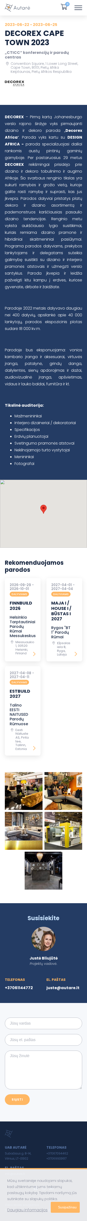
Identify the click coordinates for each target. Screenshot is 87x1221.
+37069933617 (56, 1158)
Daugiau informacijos (27, 1210)
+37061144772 (19, 988)
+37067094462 (57, 1153)
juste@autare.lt (63, 988)
